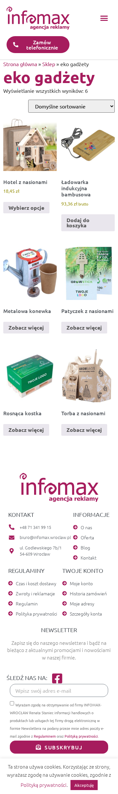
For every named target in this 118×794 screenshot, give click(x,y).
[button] (104, 18)
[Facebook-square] (57, 678)
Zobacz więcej (26, 327)
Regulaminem (45, 736)
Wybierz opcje (26, 207)
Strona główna (20, 64)
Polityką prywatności (81, 736)
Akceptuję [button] (84, 785)
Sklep (48, 64)
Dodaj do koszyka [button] (78, 223)
